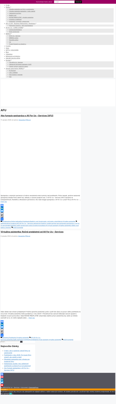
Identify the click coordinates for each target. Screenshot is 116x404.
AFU (18, 223)
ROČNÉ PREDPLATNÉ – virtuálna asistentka (21, 17)
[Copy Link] (41, 216)
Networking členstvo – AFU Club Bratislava (21, 25)
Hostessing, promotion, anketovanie (19, 21)
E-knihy (8, 46)
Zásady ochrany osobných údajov (18, 66)
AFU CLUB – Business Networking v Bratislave (20, 23)
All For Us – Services (14, 36)
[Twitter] (58, 382)
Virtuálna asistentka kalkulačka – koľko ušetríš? (22, 11)
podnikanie (27, 339)
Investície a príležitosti (15, 19)
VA (47, 225)
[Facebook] (41, 205)
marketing (20, 339)
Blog (7, 52)
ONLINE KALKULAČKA (13, 58)
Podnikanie (26, 221)
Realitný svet (12, 15)
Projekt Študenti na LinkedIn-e (17, 44)
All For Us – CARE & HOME (14, 27)
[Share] (41, 219)
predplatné (34, 339)
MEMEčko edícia (13, 38)
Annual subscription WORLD (15, 68)
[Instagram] (58, 377)
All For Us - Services (26, 223)
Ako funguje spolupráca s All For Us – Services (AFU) (27, 115)
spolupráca (62, 223)
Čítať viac (4, 202)
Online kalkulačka (16, 221)
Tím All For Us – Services (16, 62)
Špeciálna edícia (13, 40)
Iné (10, 42)
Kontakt (8, 60)
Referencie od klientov (13, 56)
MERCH (8, 34)
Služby (8, 7)
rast (57, 223)
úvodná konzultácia (39, 225)
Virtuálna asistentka (69, 221)
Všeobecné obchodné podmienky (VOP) (20, 64)
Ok (10, 393)
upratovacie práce (27, 225)
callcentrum (37, 223)
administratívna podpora (8, 223)
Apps (7, 48)
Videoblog (9, 54)
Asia (10, 76)
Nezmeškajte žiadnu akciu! (44, 2)
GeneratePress (33, 387)
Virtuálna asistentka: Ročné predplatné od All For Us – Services (32, 232)
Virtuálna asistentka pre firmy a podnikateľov (21, 9)
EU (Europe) (12, 70)
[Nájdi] (21, 342)
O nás (7, 5)
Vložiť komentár (18, 227)
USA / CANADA (13, 72)
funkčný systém (46, 223)
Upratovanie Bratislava (15, 29)
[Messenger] (41, 210)
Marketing (7, 221)
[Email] (41, 213)
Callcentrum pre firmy (15, 13)
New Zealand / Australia (15, 74)
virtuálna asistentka (64, 225)
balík (14, 339)
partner (53, 223)
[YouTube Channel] (58, 385)
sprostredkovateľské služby (11, 225)
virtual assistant (53, 225)
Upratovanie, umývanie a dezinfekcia (50, 221)
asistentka (9, 339)
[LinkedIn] (41, 208)
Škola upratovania (14, 31)
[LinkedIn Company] (58, 379)
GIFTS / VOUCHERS (12, 50)
